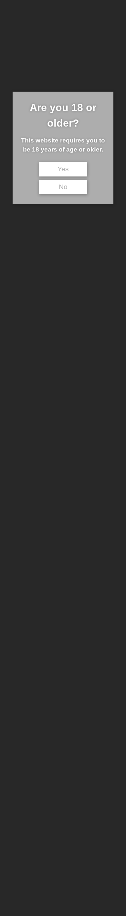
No (63, 187)
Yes (63, 169)
